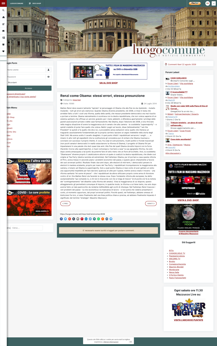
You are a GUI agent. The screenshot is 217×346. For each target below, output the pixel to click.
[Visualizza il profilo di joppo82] (167, 140)
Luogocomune (16, 3)
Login (7, 124)
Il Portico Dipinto (176, 275)
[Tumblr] (73, 218)
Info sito (8, 121)
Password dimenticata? (15, 94)
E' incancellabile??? (179, 92)
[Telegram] (110, 218)
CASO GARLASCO (179, 78)
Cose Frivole (185, 131)
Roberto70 (172, 117)
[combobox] (27, 227)
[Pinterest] (81, 218)
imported (77, 100)
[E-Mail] (77, 218)
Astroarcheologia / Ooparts (187, 114)
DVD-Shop (9, 117)
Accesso (28, 88)
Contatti (8, 128)
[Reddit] (90, 218)
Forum (8, 143)
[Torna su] (213, 341)
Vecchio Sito (10, 132)
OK (130, 342)
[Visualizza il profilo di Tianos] (167, 124)
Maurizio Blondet (176, 267)
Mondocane (174, 269)
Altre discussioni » (173, 153)
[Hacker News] (102, 218)
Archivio (8, 139)
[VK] (106, 218)
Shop (7, 146)
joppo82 (171, 147)
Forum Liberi (172, 83)
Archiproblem (174, 86)
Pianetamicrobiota (177, 256)
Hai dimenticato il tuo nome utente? (20, 96)
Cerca (8, 228)
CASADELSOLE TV (177, 253)
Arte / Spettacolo (174, 145)
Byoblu (172, 261)
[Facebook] (61, 218)
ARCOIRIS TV (174, 259)
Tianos (171, 133)
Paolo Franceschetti (177, 278)
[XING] (94, 218)
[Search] (3, 10)
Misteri (170, 114)
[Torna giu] (214, 3)
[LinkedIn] (86, 218)
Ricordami (12, 82)
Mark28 (171, 100)
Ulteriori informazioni (110, 342)
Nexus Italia (174, 272)
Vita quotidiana (186, 83)
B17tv (171, 250)
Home (8, 113)
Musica (187, 145)
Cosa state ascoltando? (181, 139)
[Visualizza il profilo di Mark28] (167, 93)
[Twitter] (65, 218)
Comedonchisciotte (177, 264)
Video (7, 135)
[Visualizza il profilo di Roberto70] (167, 107)
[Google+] (69, 218)
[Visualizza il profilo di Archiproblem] (167, 79)
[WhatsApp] (98, 218)
